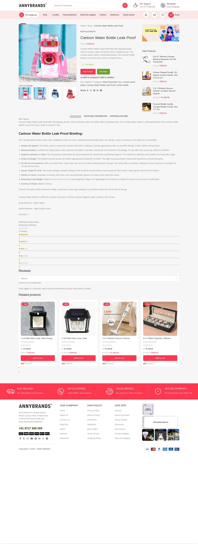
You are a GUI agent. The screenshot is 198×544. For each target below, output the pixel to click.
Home (62, 410)
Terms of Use (93, 433)
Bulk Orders (92, 429)
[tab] (75, 116)
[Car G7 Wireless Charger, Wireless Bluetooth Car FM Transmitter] (146, 61)
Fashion (118, 410)
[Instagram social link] (27, 438)
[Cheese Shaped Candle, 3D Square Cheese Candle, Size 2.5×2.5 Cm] (146, 77)
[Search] (125, 5)
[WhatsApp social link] (43, 438)
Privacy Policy (93, 410)
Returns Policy (93, 415)
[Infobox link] (24, 391)
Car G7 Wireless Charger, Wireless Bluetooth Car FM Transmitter (164, 59)
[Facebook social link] (87, 90)
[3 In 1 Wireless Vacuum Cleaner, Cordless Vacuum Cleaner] (146, 93)
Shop (90, 25)
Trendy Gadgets (122, 433)
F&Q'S (62, 429)
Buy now (103, 71)
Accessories (120, 429)
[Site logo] (33, 5)
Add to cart (88, 71)
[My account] (146, 15)
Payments (64, 438)
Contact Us (65, 419)
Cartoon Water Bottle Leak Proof (101, 85)
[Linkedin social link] (97, 90)
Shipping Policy (94, 438)
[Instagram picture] (148, 409)
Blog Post (64, 424)
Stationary (119, 424)
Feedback (91, 424)
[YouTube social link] (31, 438)
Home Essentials (110, 82)
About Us (64, 415)
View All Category (122, 438)
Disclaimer (92, 419)
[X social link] (91, 90)
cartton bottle (122, 85)
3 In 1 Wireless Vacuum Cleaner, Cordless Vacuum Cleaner (164, 91)
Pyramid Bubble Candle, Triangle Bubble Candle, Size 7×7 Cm (165, 106)
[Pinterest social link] (94, 90)
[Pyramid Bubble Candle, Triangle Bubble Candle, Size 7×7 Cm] (146, 108)
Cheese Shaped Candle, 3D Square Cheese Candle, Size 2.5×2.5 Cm (165, 75)
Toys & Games (121, 419)
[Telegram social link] (101, 90)
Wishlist (63, 433)
